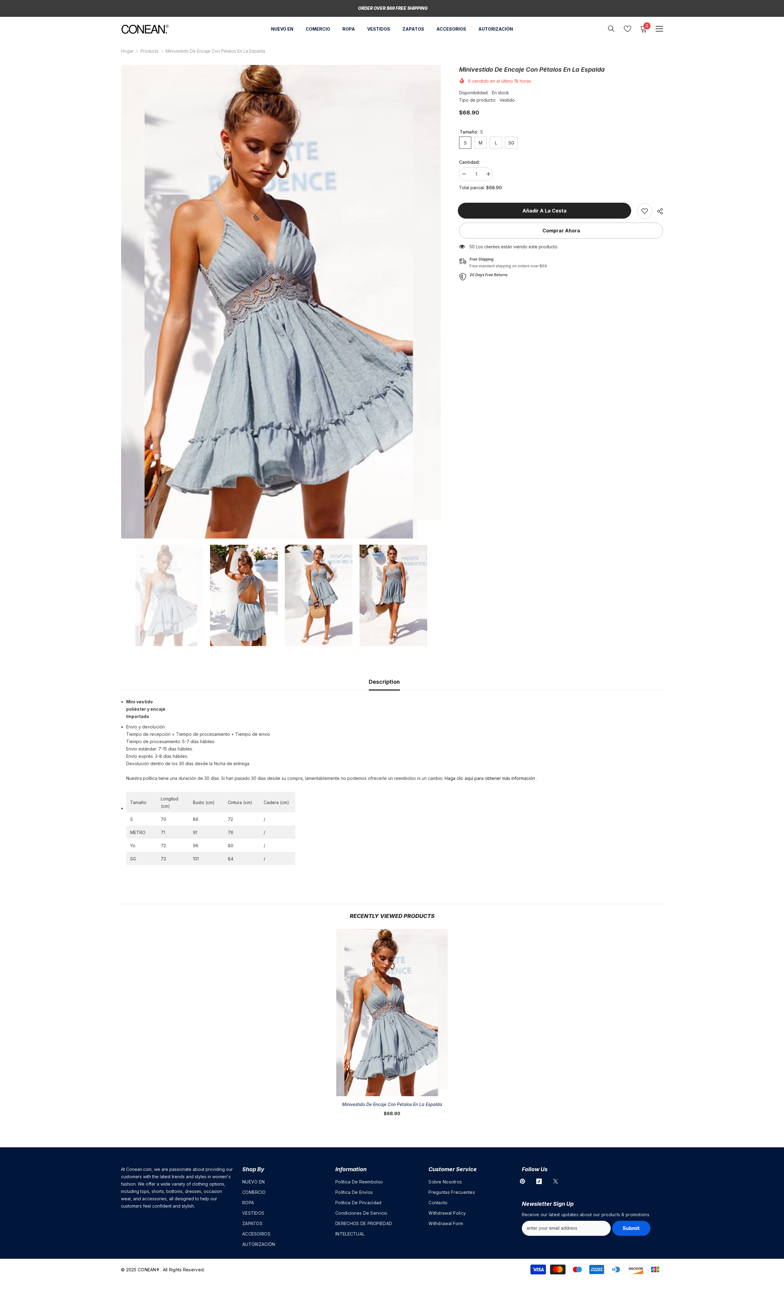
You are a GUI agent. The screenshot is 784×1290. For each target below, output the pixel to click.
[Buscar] (611, 28)
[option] (281, 302)
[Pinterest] (522, 1181)
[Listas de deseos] (627, 28)
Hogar (127, 51)
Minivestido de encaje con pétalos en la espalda (392, 1104)
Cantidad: (469, 162)
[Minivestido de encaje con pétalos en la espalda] (392, 1012)
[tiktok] (539, 1181)
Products (150, 51)
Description (384, 682)
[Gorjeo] (555, 1181)
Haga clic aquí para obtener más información (490, 778)
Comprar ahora (561, 231)
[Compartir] (657, 211)
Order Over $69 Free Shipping (393, 8)
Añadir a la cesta (546, 211)
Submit (631, 1228)
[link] (644, 211)
